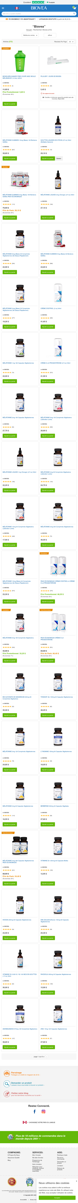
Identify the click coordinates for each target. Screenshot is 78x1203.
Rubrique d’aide (62, 1155)
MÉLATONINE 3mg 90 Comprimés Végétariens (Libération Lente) (56, 473)
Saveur (58, 158)
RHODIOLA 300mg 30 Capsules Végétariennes (56, 974)
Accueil (29, 30)
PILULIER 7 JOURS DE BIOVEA (51, 76)
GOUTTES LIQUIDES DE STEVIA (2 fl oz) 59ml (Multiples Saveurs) (56, 141)
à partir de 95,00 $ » (55, 19)
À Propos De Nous (14, 1155)
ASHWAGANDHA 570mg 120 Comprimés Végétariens (20, 1029)
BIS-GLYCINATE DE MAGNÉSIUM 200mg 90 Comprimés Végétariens (17, 698)
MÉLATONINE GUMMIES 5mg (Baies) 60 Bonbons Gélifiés (57, 255)
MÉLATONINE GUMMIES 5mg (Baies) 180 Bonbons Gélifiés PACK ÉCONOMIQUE (19, 195)
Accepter (57, 1198)
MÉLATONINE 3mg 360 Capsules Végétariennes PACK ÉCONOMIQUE (18, 861)
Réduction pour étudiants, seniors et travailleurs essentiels (38, 1169)
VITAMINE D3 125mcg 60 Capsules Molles (54, 861)
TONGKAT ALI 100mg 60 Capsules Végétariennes (57, 697)
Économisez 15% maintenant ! (22, 19)
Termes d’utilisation (35, 1199)
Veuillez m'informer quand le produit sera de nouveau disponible (59, 98)
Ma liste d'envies (37, 1158)
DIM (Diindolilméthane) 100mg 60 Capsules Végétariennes (55, 921)
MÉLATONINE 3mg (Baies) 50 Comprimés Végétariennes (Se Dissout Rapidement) (16, 309)
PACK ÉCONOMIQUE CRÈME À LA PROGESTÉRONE (52, 638)
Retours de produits (60, 1169)
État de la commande (60, 1158)
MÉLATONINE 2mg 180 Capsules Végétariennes (18, 417)
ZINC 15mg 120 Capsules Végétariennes (54, 1029)
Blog (9, 1160)
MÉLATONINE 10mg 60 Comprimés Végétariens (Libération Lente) (18, 527)
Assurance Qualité (14, 1158)
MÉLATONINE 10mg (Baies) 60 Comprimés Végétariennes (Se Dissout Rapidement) (17, 582)
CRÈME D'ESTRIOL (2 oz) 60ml (51, 308)
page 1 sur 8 (38, 1056)
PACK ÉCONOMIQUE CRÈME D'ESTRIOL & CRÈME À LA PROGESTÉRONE (58, 582)
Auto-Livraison (37, 1164)
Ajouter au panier (9, 104)
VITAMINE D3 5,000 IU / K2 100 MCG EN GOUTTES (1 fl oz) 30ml (20, 975)
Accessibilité (23, 1199)
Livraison (60, 1166)
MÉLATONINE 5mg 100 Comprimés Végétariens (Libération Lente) (56, 418)
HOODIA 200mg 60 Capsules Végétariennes (17, 920)
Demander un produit (61, 1162)
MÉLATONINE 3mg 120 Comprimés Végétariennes (19, 751)
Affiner (50, 35)
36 (70, 42)
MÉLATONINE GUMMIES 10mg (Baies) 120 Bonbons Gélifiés (20, 141)
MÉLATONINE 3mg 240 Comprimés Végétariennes (57, 527)
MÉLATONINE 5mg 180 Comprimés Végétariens (18, 638)
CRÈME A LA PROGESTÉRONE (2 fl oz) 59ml (55, 363)
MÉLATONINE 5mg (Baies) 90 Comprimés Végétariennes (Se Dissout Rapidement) (16, 255)
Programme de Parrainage (37, 1161)
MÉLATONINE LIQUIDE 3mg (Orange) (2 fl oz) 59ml (57, 195)
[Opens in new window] (34, 1111)
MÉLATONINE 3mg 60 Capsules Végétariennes (18, 806)
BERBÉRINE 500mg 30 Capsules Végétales (55, 806)
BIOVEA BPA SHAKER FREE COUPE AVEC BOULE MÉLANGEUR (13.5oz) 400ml (19, 77)
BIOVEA (6, 83)
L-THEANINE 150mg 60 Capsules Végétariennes (56, 751)
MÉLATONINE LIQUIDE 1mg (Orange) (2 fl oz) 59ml (19, 472)
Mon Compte (36, 1155)
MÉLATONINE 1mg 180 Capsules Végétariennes (18, 363)
